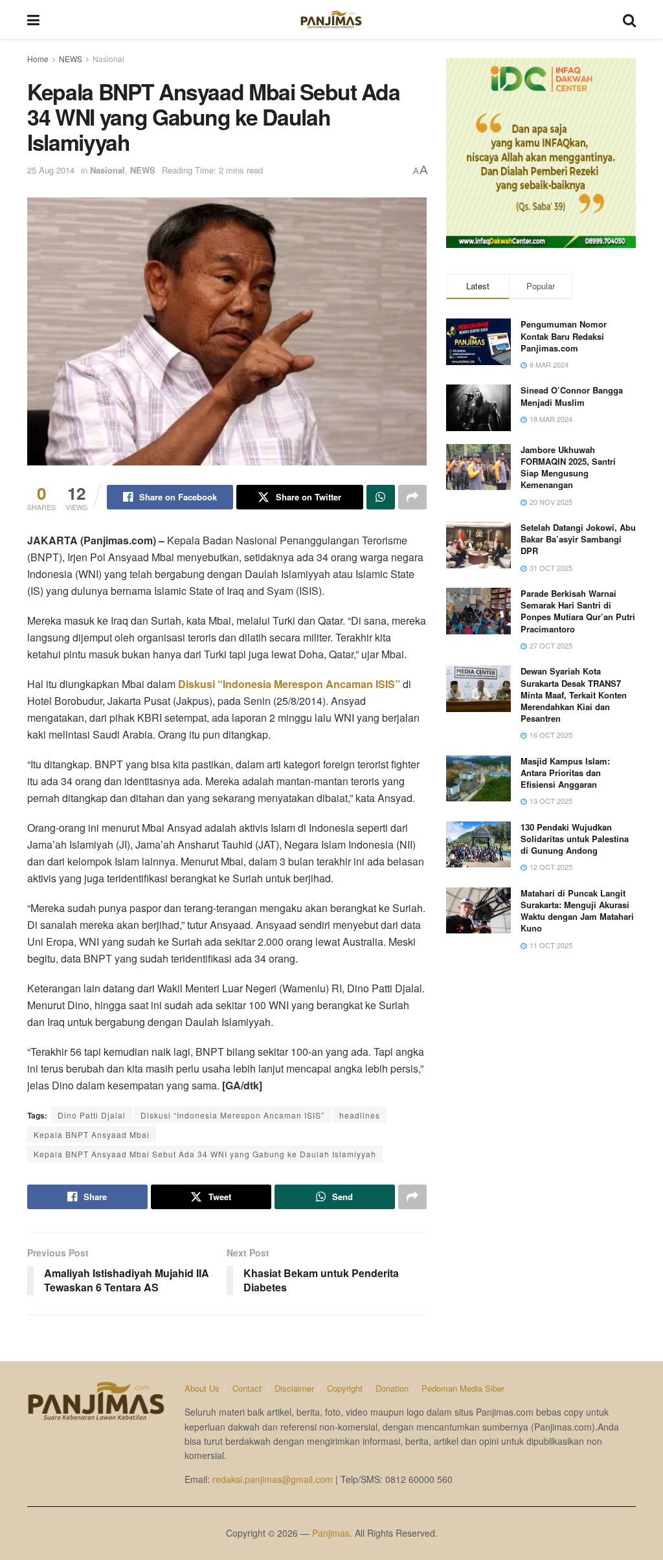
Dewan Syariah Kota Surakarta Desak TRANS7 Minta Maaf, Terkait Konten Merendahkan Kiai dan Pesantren (574, 694)
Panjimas (331, 1532)
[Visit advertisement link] (541, 153)
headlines (359, 1114)
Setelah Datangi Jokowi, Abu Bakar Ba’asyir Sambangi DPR (578, 539)
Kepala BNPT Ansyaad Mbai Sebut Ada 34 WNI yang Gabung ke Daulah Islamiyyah (205, 1153)
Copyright (345, 1388)
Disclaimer (294, 1388)
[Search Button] (629, 19)
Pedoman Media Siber (462, 1388)
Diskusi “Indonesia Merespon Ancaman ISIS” (289, 683)
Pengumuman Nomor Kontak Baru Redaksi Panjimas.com (564, 335)
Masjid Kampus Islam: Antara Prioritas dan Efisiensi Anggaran (565, 772)
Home (38, 58)
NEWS (70, 58)
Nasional (108, 58)
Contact (247, 1388)
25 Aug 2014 (50, 170)
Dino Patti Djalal (92, 1114)
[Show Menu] (33, 19)
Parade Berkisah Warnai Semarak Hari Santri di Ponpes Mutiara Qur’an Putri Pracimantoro (578, 611)
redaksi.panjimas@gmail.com (272, 1479)
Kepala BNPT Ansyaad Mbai (92, 1134)
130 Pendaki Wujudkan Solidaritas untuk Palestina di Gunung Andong (575, 838)
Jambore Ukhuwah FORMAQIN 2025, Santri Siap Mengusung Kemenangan (568, 467)
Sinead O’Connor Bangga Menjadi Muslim (572, 396)
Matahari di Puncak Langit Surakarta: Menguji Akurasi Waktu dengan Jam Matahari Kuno (577, 911)
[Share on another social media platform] (412, 497)
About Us (202, 1388)
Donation (392, 1388)
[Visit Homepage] (331, 19)
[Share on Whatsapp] (380, 497)
